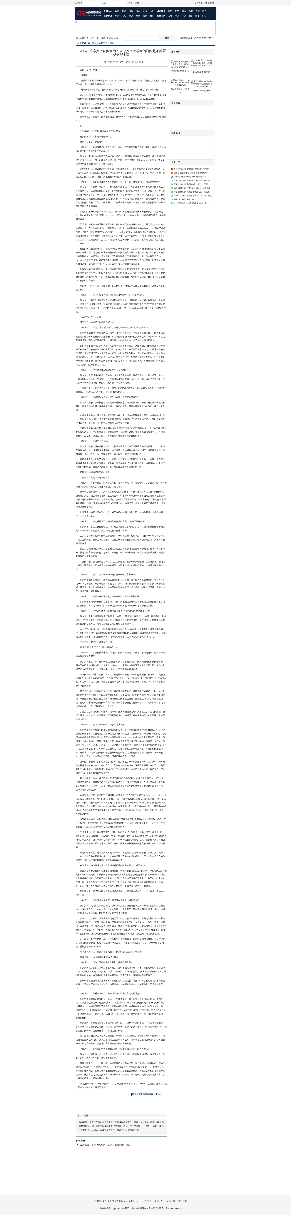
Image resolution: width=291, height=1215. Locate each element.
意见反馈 (170, 1201)
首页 (94, 43)
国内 (138, 11)
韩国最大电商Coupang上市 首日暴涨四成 (190, 177)
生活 (145, 11)
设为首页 (198, 3)
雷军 (93, 38)
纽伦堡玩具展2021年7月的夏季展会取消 (190, 203)
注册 (130, 3)
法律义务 (158, 1201)
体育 (145, 16)
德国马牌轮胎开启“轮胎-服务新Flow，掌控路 (192, 188)
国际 (131, 11)
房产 (170, 11)
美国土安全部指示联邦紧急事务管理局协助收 (192, 180)
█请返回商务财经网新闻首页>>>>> (147, 1094)
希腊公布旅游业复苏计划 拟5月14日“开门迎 (191, 169)
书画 (177, 16)
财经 (124, 11)
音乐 (204, 16)
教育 (138, 16)
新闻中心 (103, 43)
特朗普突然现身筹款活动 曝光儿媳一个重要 (191, 192)
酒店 (197, 11)
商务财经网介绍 (101, 1201)
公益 (151, 11)
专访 (184, 16)
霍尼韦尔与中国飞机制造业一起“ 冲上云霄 (191, 184)
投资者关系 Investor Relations (125, 1201)
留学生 (109, 38)
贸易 (117, 16)
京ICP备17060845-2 (174, 1208)
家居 (184, 11)
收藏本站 (209, 3)
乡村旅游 (100, 38)
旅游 (191, 11)
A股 (116, 38)
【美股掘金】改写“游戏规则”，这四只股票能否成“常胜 (104, 1145)
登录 (137, 3)
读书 (204, 11)
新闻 (117, 11)
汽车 (177, 11)
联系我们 (146, 1201)
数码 (131, 16)
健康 (151, 16)
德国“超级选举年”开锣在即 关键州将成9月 (191, 173)
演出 (197, 16)
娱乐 (191, 16)
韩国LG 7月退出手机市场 (184, 199)
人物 (170, 16)
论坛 (124, 16)
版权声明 (182, 1201)
